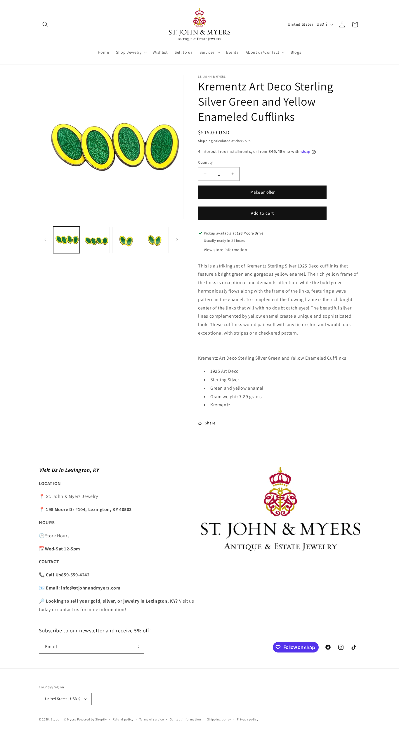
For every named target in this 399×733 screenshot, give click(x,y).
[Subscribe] (137, 647)
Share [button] (210, 423)
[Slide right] (177, 239)
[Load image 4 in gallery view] (155, 240)
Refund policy (123, 719)
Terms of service (151, 719)
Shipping (205, 141)
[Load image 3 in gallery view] (125, 240)
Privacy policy (248, 719)
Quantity (205, 162)
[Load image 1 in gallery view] (66, 240)
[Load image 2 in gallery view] (96, 240)
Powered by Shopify (92, 719)
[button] (45, 24)
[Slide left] (45, 239)
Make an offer (262, 194)
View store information (225, 249)
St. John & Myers (64, 719)
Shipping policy (219, 719)
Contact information (185, 719)
